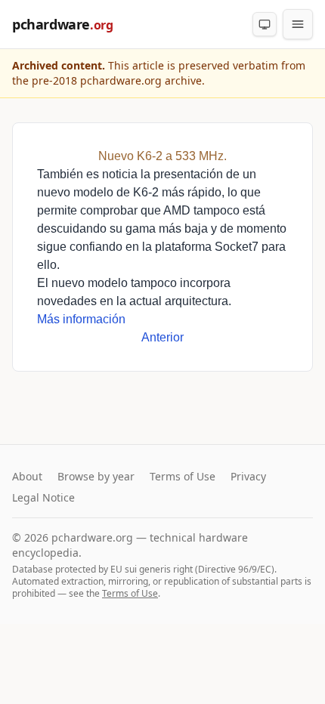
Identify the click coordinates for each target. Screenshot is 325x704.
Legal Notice (43, 497)
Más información (81, 319)
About (27, 476)
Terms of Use (182, 476)
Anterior (162, 337)
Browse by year (96, 476)
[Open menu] (298, 24)
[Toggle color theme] (264, 24)
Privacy (248, 476)
